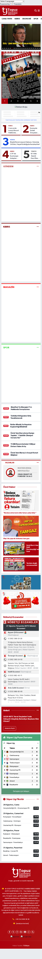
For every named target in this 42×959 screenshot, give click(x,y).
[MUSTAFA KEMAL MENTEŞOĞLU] (10, 472)
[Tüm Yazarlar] (38, 463)
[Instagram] (17, 932)
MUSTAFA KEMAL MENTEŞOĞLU (24, 469)
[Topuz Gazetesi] (9, 11)
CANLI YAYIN (7, 19)
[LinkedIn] (21, 932)
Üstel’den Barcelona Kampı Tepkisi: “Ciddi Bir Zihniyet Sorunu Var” (22, 435)
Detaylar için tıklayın (21, 791)
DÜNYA (12, 139)
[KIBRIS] (38, 227)
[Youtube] (25, 932)
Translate (17, 4)
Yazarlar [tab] (9, 463)
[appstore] (15, 937)
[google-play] (26, 937)
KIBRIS (17, 19)
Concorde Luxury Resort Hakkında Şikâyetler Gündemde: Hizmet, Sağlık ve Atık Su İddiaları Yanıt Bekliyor (13, 130)
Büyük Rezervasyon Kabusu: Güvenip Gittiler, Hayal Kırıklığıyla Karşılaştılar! (25, 143)
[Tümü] (38, 710)
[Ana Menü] (39, 11)
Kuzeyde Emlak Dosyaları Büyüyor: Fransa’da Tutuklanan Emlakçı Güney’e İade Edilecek (34, 130)
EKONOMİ (26, 19)
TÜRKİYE (33, 151)
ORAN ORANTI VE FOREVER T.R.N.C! (25, 475)
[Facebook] (9, 932)
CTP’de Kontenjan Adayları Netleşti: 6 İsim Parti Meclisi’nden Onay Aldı (15, 156)
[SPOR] (38, 347)
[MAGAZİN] (38, 287)
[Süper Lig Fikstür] (38, 799)
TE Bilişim (26, 945)
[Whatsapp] (29, 932)
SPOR (35, 19)
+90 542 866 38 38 (22, 919)
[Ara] (35, 11)
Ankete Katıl (10, 728)
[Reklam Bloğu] (21, 107)
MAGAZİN (8, 287)
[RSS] (32, 932)
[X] (13, 932)
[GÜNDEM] (38, 166)
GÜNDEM (8, 166)
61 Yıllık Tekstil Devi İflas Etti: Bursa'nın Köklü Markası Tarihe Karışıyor (34, 156)
